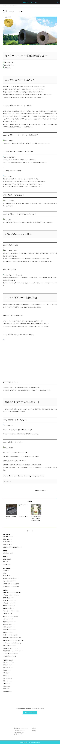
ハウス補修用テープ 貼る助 (9, 656)
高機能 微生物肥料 (7, 691)
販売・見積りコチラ (30, 712)
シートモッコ (6, 570)
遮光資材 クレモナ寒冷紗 (9, 605)
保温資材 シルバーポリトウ (9, 621)
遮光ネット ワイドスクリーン (10, 603)
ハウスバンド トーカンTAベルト (10, 653)
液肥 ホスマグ (6, 675)
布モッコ (5, 573)
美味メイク (5, 561)
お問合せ (34, 728)
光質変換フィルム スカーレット (10, 648)
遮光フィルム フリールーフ (9, 645)
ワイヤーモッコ (6, 575)
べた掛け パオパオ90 (8, 643)
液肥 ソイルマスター (8, 680)
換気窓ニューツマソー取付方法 (10, 635)
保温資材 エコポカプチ (8, 619)
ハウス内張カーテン (7, 613)
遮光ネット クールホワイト (9, 600)
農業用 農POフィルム (8, 637)
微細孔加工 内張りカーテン (9, 640)
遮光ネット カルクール (8, 597)
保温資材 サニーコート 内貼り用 (10, 616)
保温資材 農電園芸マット (9, 624)
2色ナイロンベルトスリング (9, 581)
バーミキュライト (7, 564)
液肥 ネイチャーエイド (8, 667)
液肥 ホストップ (6, 670)
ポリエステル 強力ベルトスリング (11, 578)
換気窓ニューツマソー (8, 632)
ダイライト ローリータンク (9, 629)
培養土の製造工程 (7, 559)
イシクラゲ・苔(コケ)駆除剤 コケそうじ (12, 547)
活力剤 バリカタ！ (7, 683)
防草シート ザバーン (8, 536)
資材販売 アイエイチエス (30, 2)
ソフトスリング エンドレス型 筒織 (11, 586)
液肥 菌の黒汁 (6, 688)
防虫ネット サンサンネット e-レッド (11, 595)
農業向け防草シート (7, 541)
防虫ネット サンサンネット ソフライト (12, 592)
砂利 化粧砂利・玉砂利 (8, 553)
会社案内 (34, 730)
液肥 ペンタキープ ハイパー (9, 662)
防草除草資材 (8, 481)
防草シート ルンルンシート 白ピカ (11, 611)
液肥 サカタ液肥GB (7, 678)
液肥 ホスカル (6, 672)
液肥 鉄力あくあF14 (7, 665)
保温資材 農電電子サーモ (9, 627)
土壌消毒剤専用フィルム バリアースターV (12, 651)
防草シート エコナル (8, 539)
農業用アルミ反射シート (8, 608)
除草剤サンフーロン (7, 544)
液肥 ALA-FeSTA (7, 686)
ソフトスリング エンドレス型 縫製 (11, 583)
